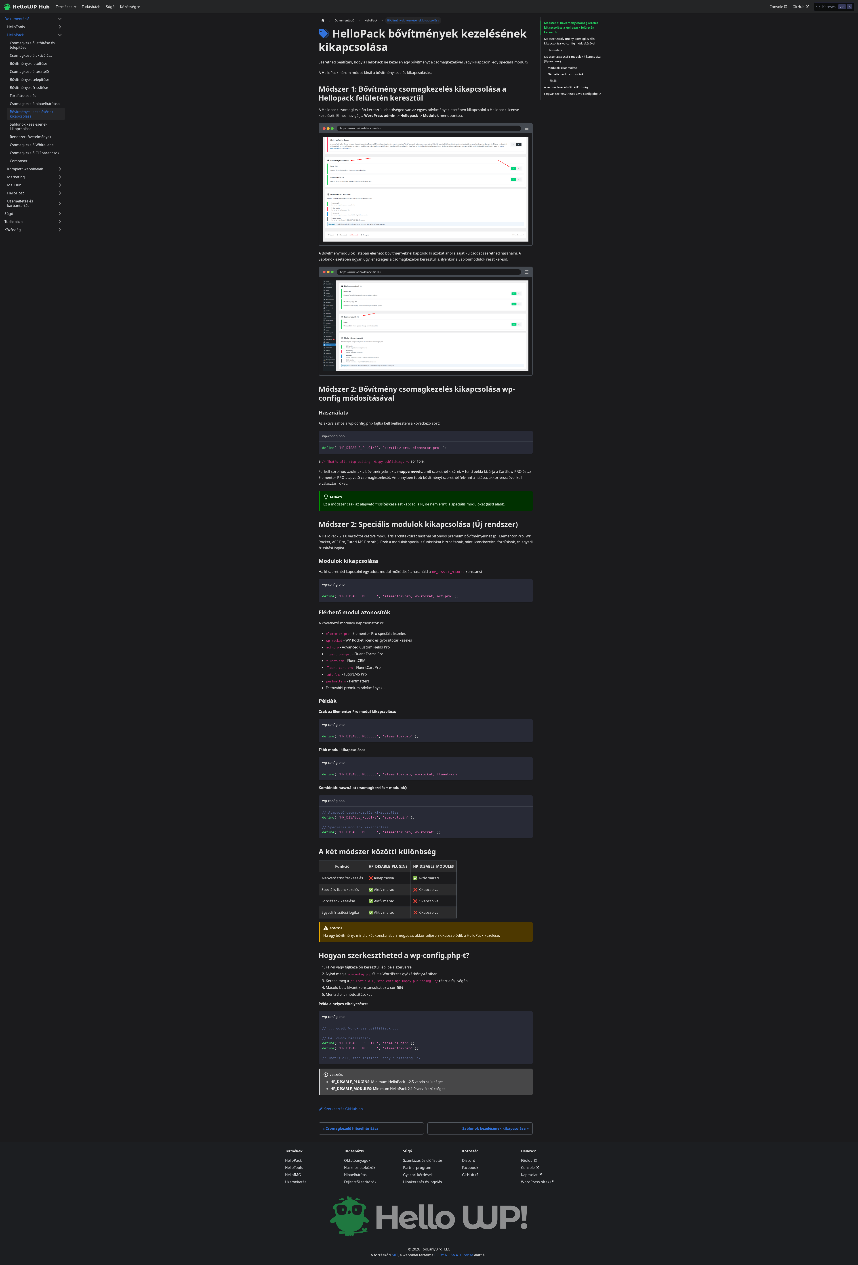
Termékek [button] (64, 6)
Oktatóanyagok (357, 1160)
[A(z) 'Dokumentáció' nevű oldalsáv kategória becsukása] (60, 18)
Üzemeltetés (295, 1181)
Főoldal (527, 1160)
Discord (468, 1160)
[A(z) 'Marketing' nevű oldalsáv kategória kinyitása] (60, 177)
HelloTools (294, 1167)
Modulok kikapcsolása (562, 68)
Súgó (110, 6)
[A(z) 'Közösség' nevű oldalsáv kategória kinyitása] (60, 229)
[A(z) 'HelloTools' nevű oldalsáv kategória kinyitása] (60, 26)
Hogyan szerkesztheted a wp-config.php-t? (572, 94)
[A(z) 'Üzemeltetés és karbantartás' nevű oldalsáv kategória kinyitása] (60, 203)
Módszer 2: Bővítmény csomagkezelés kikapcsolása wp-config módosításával (569, 41)
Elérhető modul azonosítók (566, 74)
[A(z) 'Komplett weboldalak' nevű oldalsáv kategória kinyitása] (60, 169)
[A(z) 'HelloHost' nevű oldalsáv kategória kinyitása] (60, 193)
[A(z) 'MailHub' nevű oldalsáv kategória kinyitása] (60, 185)
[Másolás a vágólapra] (527, 447)
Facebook (470, 1167)
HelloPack (293, 1160)
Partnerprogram (417, 1167)
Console (776, 6)
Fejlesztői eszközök (360, 1181)
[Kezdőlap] (323, 20)
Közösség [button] (128, 6)
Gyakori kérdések (418, 1174)
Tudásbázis (91, 6)
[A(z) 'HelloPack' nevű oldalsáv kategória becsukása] (60, 34)
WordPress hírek (535, 1181)
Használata (555, 50)
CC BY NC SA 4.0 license (453, 1254)
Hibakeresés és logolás (422, 1181)
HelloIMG (293, 1174)
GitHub (799, 6)
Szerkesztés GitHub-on (343, 1108)
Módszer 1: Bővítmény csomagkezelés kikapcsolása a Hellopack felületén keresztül (571, 27)
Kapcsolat (529, 1174)
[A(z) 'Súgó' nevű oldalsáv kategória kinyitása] (60, 213)
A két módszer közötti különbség (566, 87)
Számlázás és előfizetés (423, 1160)
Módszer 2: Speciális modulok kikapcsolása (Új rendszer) (572, 59)
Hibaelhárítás (355, 1174)
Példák (552, 81)
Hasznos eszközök (359, 1167)
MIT (395, 1254)
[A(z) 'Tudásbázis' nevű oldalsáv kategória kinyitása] (60, 221)
